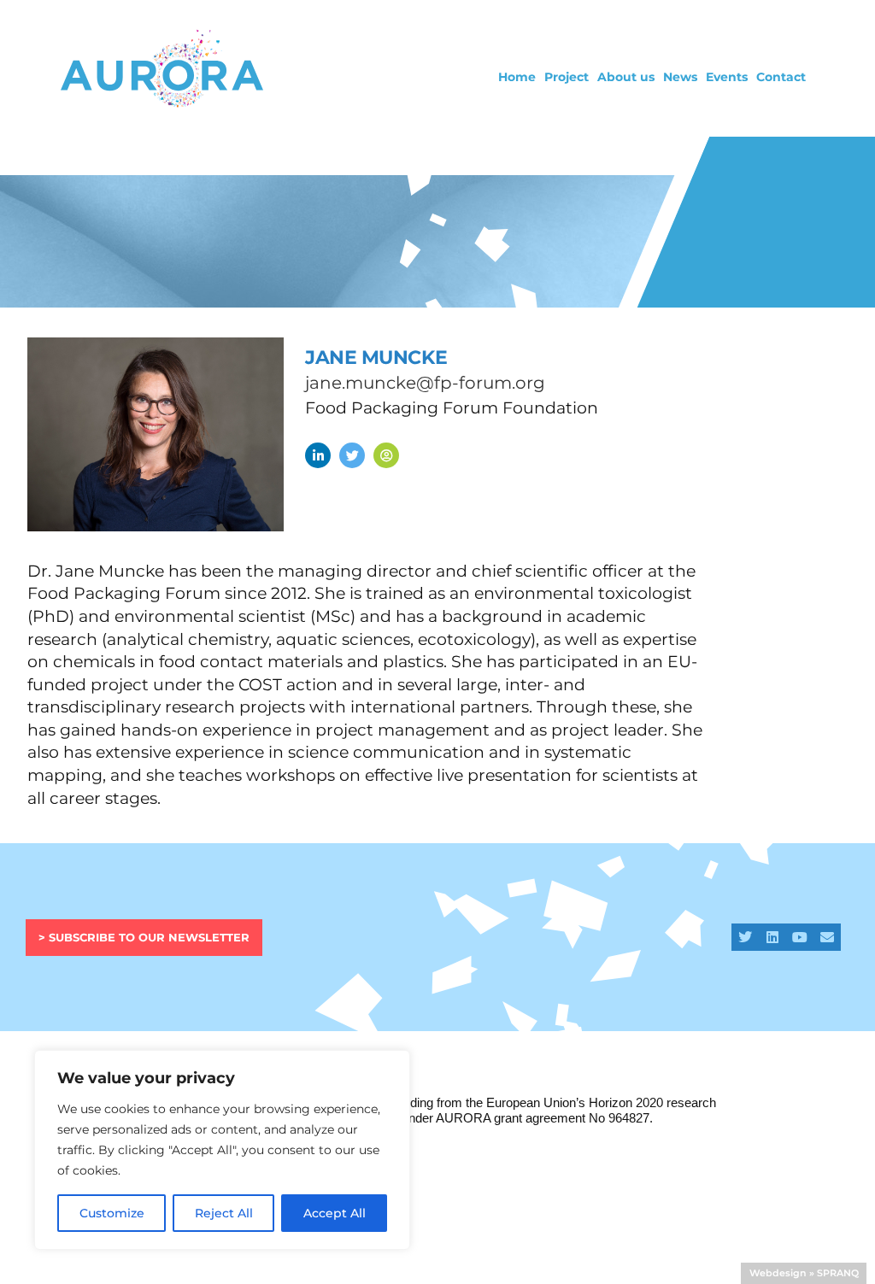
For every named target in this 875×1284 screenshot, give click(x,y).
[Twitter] (745, 937)
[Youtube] (799, 937)
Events (727, 77)
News (680, 77)
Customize (111, 1213)
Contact (781, 77)
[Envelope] (827, 937)
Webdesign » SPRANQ (804, 1273)
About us (626, 77)
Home (517, 77)
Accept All (334, 1213)
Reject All (224, 1213)
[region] (222, 1150)
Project (566, 77)
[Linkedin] (772, 937)
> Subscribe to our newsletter (144, 937)
